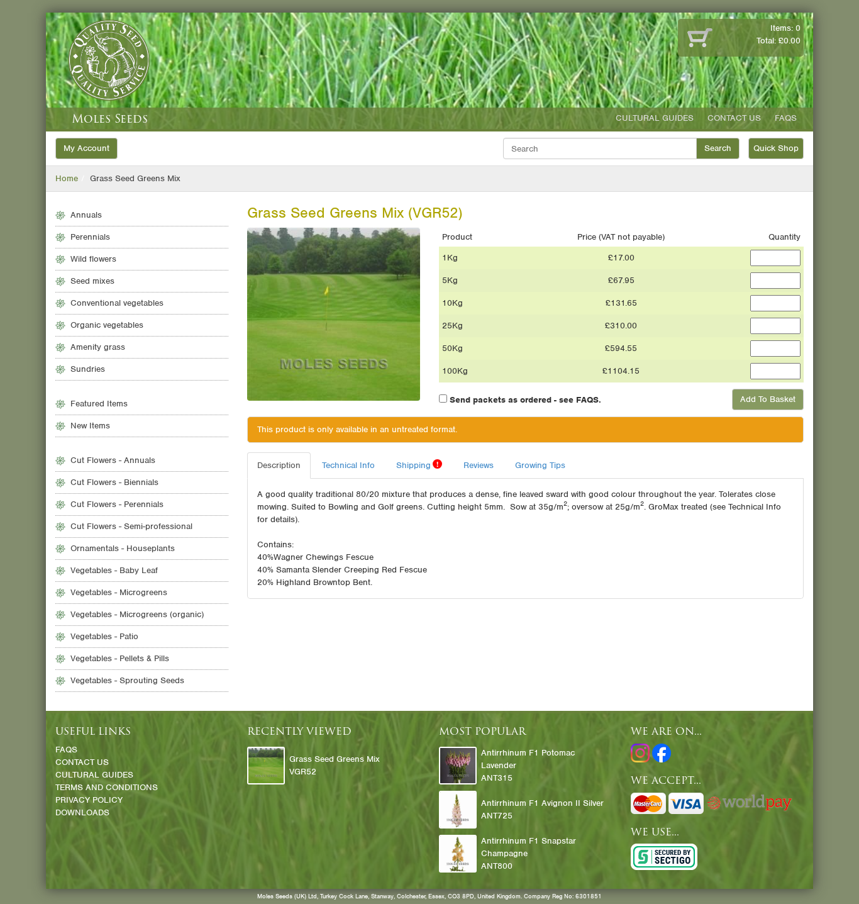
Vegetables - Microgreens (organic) (137, 614)
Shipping (417, 465)
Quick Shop (776, 148)
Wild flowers (93, 259)
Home (66, 178)
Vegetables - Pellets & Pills (119, 658)
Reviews (478, 465)
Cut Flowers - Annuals (112, 460)
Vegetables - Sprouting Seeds (127, 680)
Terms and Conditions (106, 787)
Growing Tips (540, 465)
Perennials (90, 237)
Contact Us (734, 118)
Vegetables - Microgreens (118, 592)
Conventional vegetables (116, 303)
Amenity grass (97, 347)
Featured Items (99, 403)
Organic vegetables (106, 325)
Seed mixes (92, 281)
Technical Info (348, 465)
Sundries (87, 369)
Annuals (86, 214)
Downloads (82, 812)
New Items (90, 425)
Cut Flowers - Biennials (114, 482)
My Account (86, 148)
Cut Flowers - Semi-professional (131, 526)
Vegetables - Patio (104, 636)
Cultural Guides (655, 118)
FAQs (786, 118)
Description (279, 465)
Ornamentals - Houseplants (122, 548)
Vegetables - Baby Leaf (114, 570)
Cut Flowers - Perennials (116, 504)
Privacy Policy (89, 800)
